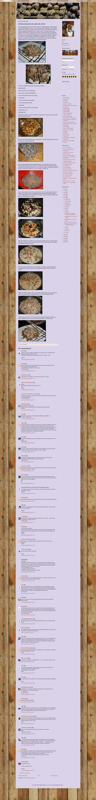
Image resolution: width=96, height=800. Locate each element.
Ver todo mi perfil (65, 45)
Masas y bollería (66, 116)
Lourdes (23, 516)
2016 (64, 192)
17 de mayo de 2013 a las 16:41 (28, 673)
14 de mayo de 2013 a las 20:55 (28, 359)
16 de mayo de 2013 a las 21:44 (28, 661)
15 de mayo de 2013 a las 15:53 (28, 501)
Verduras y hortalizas (67, 140)
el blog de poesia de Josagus (69, 159)
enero (66, 232)
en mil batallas (66, 165)
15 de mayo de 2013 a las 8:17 (27, 470)
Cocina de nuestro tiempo (27, 382)
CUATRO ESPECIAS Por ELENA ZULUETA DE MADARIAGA (34, 487)
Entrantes (65, 111)
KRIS (22, 505)
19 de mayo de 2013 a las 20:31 (28, 745)
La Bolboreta (31, 28)
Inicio (39, 775)
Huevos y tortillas (66, 113)
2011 (64, 236)
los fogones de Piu (67, 176)
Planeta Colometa (25, 33)
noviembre (67, 201)
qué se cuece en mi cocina (68, 180)
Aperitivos (65, 97)
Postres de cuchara (67, 129)
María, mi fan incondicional (68, 149)
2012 (64, 234)
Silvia (22, 677)
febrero (66, 230)
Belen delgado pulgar (26, 687)
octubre (66, 202)
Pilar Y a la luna (24, 658)
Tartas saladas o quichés (68, 137)
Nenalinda (23, 455)
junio (66, 210)
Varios (64, 139)
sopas (64, 132)
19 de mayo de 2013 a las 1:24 (27, 712)
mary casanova (24, 465)
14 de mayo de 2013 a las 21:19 (28, 378)
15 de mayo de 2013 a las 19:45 (28, 614)
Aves (64, 100)
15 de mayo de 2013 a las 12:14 (28, 483)
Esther (22, 447)
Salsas (64, 131)
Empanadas (65, 108)
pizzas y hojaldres (67, 128)
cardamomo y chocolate (68, 152)
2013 (64, 197)
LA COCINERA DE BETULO (27, 618)
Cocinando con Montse (26, 727)
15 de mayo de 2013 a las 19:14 (28, 602)
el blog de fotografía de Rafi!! (69, 162)
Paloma (22, 606)
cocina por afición (66, 153)
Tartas (64, 136)
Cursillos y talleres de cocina (69, 105)
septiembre (67, 204)
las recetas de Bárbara (68, 173)
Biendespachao (24, 374)
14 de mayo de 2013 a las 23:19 (28, 432)
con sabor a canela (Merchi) (69, 155)
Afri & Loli (23, 474)
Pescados (65, 126)
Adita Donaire (24, 627)
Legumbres (65, 114)
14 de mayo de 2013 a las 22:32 (28, 410)
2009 (64, 240)
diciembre (67, 199)
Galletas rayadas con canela (70, 222)
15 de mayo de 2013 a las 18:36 (28, 571)
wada (22, 665)
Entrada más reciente (23, 775)
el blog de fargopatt (67, 161)
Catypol (23, 363)
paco (22, 414)
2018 (64, 188)
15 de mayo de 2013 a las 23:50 (28, 623)
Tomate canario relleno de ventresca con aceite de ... (70, 214)
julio (65, 208)
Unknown (23, 497)
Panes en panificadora (67, 122)
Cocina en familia (25, 549)
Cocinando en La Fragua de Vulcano (29, 393)
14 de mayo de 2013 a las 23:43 (28, 451)
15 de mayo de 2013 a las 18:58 (28, 593)
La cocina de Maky (67, 147)
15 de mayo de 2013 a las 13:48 (28, 493)
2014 (64, 196)
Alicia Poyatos (24, 404)
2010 (64, 238)
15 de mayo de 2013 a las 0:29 (27, 461)
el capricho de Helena (67, 164)
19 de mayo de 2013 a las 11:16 (28, 723)
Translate (72, 69)
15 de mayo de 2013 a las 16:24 (28, 512)
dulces (64, 107)
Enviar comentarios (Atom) (29, 777)
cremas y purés (66, 103)
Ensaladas (65, 110)
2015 (64, 194)
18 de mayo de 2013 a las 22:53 (28, 702)
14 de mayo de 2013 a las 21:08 (28, 370)
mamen (22, 422)
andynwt (49, 785)
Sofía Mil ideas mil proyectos (27, 716)
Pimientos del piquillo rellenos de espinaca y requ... (70, 224)
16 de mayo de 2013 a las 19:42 (28, 643)
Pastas (64, 125)
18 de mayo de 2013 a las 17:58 (28, 683)
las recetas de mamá (67, 175)
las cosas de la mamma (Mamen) (70, 170)
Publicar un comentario (24, 773)
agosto (66, 206)
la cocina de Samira (67, 168)
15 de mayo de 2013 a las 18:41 (28, 580)
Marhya (22, 526)
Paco (22, 584)
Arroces (64, 99)
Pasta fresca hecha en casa (69, 123)
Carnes (64, 102)
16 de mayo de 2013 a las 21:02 (28, 654)
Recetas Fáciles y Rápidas (27, 648)
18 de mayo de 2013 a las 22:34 (28, 694)
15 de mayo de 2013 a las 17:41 (28, 545)
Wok (64, 142)
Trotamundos (66, 150)
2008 (64, 241)
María (22, 636)
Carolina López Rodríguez (27, 539)
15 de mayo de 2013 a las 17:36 (28, 535)
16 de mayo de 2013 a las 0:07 (27, 632)
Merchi (22, 350)
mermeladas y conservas (68, 117)
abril (66, 227)
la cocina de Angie (67, 167)
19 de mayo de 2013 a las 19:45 (28, 733)
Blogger (61, 785)
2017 (64, 190)
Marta (22, 436)
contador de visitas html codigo (68, 74)
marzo (66, 228)
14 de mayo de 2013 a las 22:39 (28, 418)
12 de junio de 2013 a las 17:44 (27, 770)
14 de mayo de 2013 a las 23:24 (28, 442)
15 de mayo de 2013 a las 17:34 (28, 522)
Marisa (22, 749)
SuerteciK (23, 761)
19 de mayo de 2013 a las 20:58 (28, 757)
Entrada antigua (54, 775)
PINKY (22, 597)
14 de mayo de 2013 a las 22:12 (28, 389)
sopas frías (65, 134)
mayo (66, 211)
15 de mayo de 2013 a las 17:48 (28, 555)
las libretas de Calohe (67, 172)
